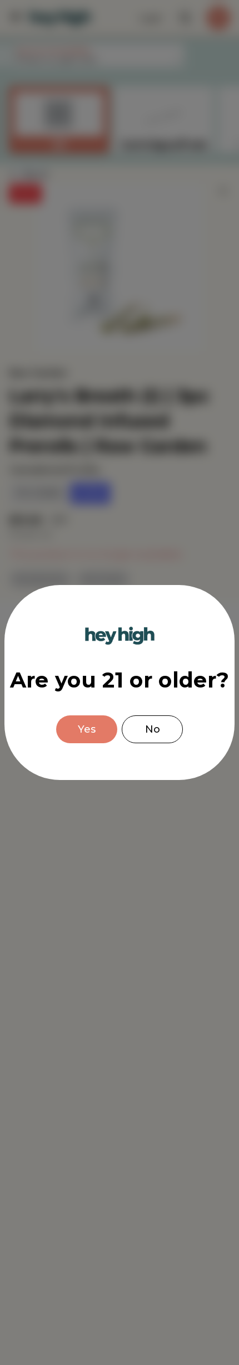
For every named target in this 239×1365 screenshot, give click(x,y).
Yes (87, 729)
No (152, 729)
